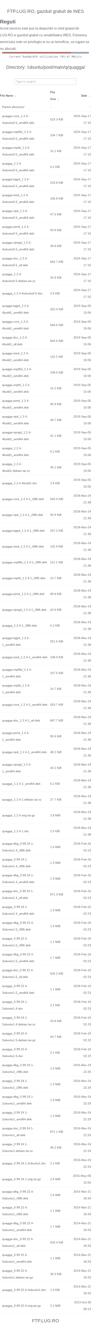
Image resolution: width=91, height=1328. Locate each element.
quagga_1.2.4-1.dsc (15, 831)
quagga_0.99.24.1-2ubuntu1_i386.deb (15, 1084)
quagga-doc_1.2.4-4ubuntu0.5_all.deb (15, 262)
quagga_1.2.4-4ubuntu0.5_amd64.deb (18, 167)
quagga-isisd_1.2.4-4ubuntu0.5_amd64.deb (18, 198)
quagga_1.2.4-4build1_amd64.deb (15, 451)
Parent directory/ (13, 107)
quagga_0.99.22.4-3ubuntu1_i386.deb (15, 1211)
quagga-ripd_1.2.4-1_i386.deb (22, 514)
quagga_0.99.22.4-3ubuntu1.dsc (24, 1290)
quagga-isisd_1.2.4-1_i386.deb (23, 546)
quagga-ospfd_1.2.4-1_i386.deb (23, 578)
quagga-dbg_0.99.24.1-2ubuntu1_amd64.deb (18, 1100)
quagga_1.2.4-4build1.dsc (19, 483)
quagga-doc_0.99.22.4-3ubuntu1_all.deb (18, 1242)
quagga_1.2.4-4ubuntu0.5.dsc (22, 293)
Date (84, 95)
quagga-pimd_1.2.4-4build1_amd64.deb (15, 404)
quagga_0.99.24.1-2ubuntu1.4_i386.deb (16, 863)
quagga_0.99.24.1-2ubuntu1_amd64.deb (17, 1116)
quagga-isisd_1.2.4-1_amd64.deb (24, 657)
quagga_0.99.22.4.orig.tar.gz (21, 1305)
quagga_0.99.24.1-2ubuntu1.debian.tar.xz (17, 1147)
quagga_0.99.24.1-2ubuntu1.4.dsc (15, 1005)
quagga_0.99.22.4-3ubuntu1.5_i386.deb (16, 942)
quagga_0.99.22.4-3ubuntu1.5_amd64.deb (18, 989)
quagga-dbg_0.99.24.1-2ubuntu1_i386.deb (18, 1068)
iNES (67, 35)
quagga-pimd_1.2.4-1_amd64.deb (15, 736)
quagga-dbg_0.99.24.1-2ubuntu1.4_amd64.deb (18, 879)
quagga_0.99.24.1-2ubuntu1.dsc (24, 1163)
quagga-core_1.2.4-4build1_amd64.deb (15, 325)
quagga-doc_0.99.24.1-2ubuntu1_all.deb (18, 1132)
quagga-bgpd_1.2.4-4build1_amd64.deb (16, 309)
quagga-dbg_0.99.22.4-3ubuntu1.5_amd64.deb (18, 958)
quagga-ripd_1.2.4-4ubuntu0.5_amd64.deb (18, 214)
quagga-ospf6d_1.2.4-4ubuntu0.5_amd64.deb (18, 135)
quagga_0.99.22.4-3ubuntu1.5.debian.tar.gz (19, 1037)
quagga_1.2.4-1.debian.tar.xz (21, 799)
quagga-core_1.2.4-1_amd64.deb (24, 704)
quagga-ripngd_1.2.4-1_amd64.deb (16, 768)
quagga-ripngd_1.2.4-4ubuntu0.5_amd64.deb (18, 246)
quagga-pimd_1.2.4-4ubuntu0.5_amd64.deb (18, 230)
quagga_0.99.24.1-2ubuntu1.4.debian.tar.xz (18, 1021)
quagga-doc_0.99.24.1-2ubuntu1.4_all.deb (18, 894)
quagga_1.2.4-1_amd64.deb (21, 783)
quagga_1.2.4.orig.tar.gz (18, 815)
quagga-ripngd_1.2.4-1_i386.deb (24, 609)
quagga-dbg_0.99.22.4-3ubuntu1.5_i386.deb (18, 926)
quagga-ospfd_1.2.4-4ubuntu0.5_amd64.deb (18, 151)
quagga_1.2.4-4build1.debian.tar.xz (16, 467)
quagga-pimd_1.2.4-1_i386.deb (23, 594)
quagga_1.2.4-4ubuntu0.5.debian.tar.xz (18, 277)
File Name (6, 95)
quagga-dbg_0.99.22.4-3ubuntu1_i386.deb (18, 1195)
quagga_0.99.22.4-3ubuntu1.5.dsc (15, 1053)
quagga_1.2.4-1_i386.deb (19, 625)
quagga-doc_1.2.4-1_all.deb (21, 720)
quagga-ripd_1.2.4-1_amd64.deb (24, 752)
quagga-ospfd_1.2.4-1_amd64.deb (16, 689)
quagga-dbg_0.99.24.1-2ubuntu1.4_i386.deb (18, 847)
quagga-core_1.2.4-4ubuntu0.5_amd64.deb (18, 119)
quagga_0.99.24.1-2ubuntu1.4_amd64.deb (18, 910)
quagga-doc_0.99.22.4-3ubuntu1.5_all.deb (18, 973)
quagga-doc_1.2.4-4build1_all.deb (15, 341)
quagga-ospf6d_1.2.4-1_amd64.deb (17, 673)
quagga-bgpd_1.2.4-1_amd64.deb (16, 641)
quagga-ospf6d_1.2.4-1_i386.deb (24, 562)
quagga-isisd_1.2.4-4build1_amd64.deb (15, 357)
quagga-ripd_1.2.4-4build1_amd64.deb (15, 420)
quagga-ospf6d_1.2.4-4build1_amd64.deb (17, 372)
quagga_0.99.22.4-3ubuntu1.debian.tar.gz (17, 1274)
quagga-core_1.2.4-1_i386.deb (23, 499)
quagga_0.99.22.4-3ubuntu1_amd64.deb (17, 1258)
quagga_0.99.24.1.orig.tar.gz (21, 1179)
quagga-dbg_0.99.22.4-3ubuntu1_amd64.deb (18, 1226)
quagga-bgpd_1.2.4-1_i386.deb (23, 530)
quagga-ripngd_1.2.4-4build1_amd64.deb (16, 436)
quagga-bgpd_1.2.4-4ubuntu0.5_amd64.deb (18, 183)
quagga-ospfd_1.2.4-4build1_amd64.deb (16, 388)
